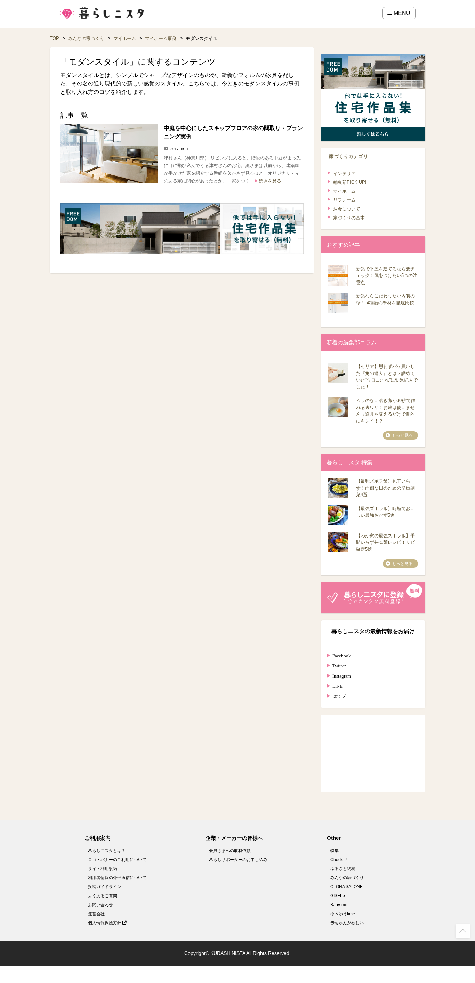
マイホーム (124, 38)
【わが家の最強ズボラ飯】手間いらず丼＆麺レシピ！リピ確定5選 (385, 542)
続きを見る (270, 180)
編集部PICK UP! (350, 182)
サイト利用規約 (102, 868)
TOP (54, 38)
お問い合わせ (100, 904)
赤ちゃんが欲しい (347, 922)
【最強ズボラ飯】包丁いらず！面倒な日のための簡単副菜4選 (385, 487)
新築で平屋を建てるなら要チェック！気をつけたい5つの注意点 (386, 275)
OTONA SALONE (346, 886)
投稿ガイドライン (104, 886)
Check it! (338, 859)
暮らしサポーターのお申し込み (238, 859)
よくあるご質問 (102, 895)
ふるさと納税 (342, 868)
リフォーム (344, 200)
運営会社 (96, 913)
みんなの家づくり (86, 38)
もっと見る (402, 435)
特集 (334, 850)
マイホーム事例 (161, 38)
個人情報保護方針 (105, 922)
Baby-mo (338, 904)
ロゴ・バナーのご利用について (117, 859)
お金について (346, 209)
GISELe (337, 895)
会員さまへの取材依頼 (230, 850)
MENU (401, 13)
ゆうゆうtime (342, 913)
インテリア (344, 173)
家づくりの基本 (349, 217)
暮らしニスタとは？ (107, 850)
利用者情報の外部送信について (117, 877)
